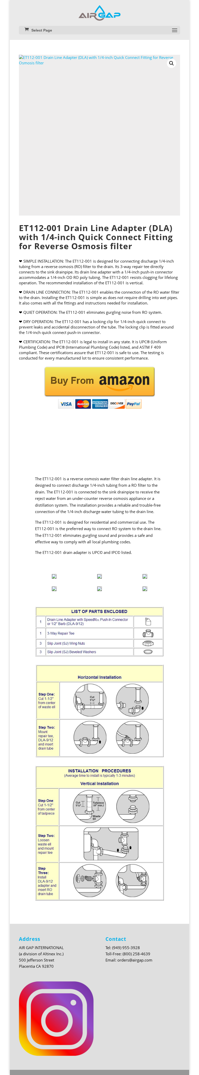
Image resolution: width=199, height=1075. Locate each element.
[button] (171, 63)
